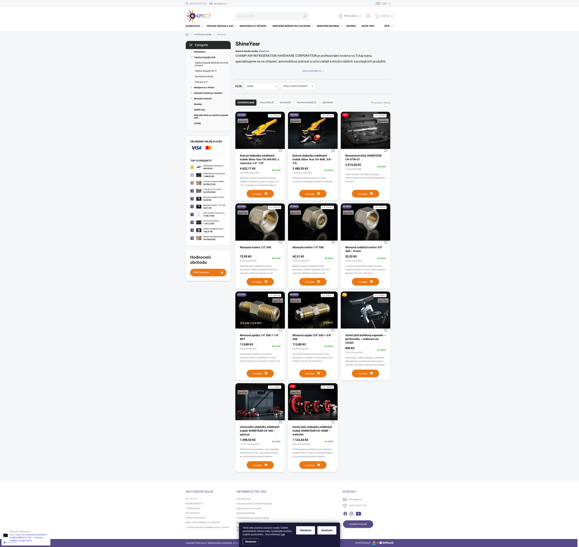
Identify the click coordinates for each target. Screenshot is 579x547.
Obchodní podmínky (246, 513)
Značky (197, 123)
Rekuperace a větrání (204, 87)
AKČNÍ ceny (199, 110)
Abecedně (327, 102)
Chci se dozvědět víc (311, 71)
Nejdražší (285, 102)
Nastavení (250, 541)
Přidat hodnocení (201, 272)
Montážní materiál (203, 98)
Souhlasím (327, 530)
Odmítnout (305, 530)
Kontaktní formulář (358, 524)
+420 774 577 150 (357, 505)
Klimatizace (200, 52)
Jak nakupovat (244, 499)
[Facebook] (345, 513)
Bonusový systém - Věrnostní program (254, 503)
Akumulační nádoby (204, 76)
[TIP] (365, 312)
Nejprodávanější (306, 102)
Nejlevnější (267, 102)
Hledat (305, 16)
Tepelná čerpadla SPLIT (206, 71)
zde (283, 534)
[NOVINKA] (260, 132)
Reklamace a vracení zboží (249, 508)
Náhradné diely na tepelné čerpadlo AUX (211, 116)
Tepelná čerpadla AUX (204, 57)
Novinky (198, 104)
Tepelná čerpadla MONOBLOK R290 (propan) (211, 64)
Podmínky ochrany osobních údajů (253, 518)
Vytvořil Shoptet (362, 543)
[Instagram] (351, 513)
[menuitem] (194, 26)
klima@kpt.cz (355, 499)
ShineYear (264, 51)
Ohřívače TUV (201, 82)
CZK (384, 3)
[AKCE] (365, 132)
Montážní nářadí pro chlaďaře (208, 93)
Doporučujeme (246, 102)
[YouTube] (358, 513)
